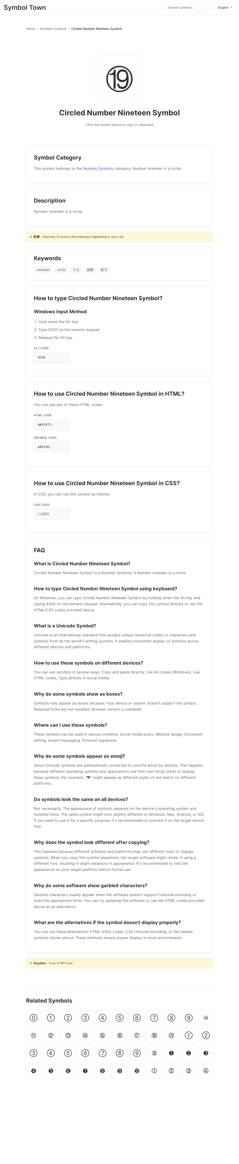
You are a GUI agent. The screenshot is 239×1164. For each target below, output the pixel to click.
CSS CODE (41, 504)
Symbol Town (25, 7)
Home (30, 29)
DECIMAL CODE (45, 437)
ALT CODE (41, 348)
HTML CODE (43, 415)
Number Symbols (53, 29)
